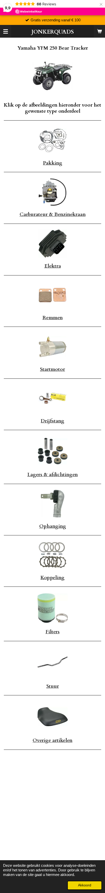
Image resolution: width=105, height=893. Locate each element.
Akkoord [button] (84, 885)
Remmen (53, 317)
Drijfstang (52, 421)
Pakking (52, 163)
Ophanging (52, 526)
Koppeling (52, 577)
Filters (53, 631)
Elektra (52, 266)
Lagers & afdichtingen (52, 474)
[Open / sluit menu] (5, 31)
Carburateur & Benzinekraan (53, 214)
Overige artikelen (52, 740)
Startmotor (52, 369)
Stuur (52, 686)
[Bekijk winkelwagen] (99, 31)
